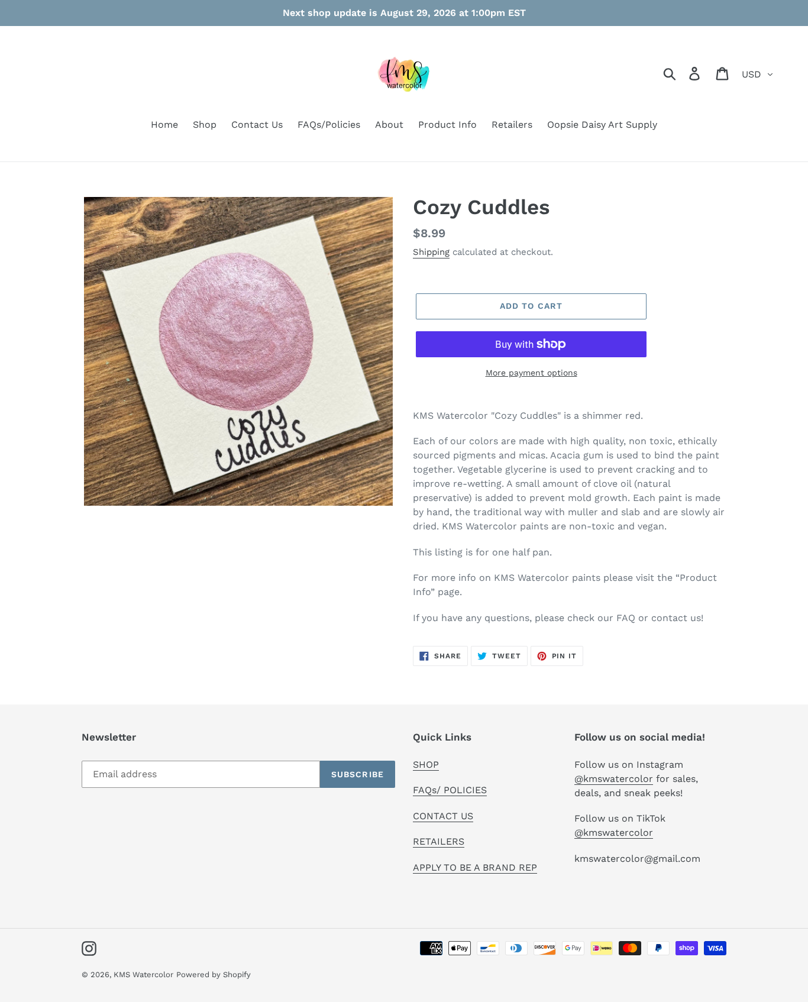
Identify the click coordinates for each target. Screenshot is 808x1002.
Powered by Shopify (213, 974)
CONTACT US (443, 816)
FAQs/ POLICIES (450, 790)
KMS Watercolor (143, 974)
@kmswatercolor (613, 778)
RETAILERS (438, 841)
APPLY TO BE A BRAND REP (475, 867)
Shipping (431, 252)
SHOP (426, 764)
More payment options (531, 372)
